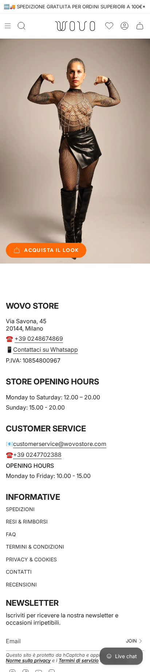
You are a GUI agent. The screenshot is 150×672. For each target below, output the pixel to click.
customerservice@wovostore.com (59, 443)
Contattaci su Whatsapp (45, 349)
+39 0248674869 (39, 338)
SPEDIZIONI (20, 509)
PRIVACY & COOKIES (31, 559)
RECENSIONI (21, 584)
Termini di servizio (79, 660)
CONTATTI (19, 572)
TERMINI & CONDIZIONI (35, 546)
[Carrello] (139, 26)
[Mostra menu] (7, 25)
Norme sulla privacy (28, 660)
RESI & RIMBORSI (27, 521)
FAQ (11, 534)
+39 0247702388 (37, 454)
